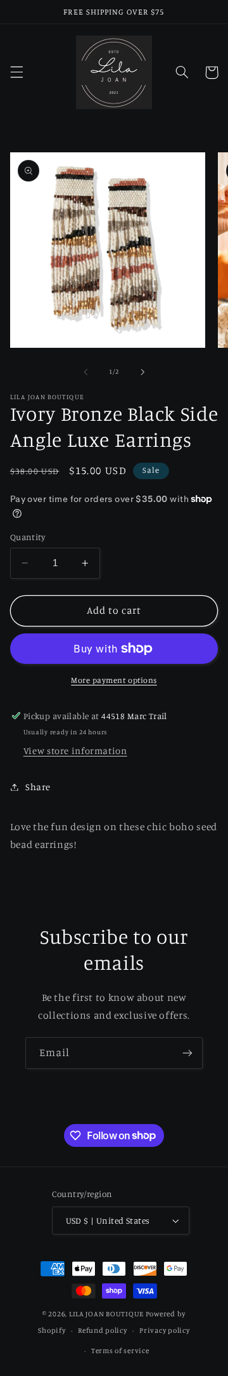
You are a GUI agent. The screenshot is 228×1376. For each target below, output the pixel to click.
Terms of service (120, 1350)
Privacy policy (164, 1330)
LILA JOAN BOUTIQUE (106, 1313)
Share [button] (38, 786)
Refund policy (102, 1330)
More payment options (114, 680)
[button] (16, 72)
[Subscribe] (187, 1052)
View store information (75, 750)
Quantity (27, 537)
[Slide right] (142, 372)
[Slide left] (85, 372)
